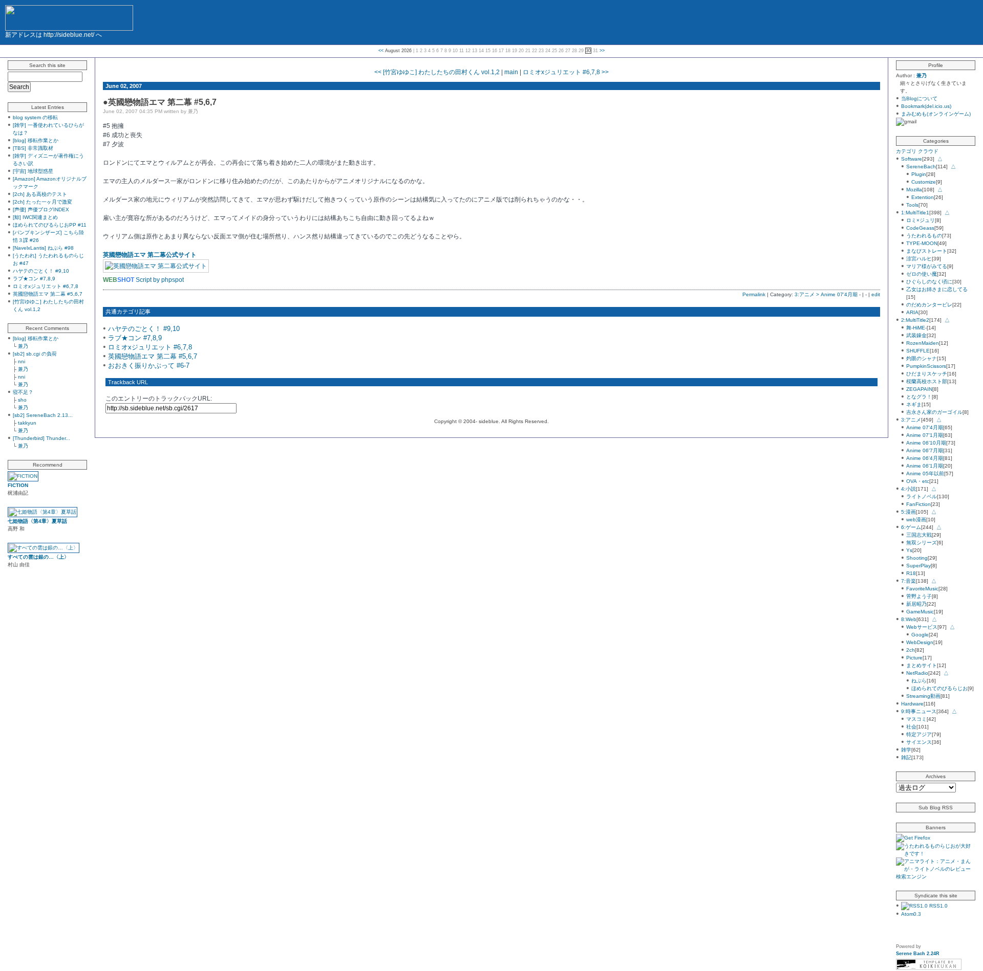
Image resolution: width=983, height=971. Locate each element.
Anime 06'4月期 (924, 458)
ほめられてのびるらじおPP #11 (50, 225)
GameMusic (920, 611)
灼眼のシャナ (921, 358)
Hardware (912, 704)
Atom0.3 (911, 914)
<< (380, 50)
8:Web (908, 619)
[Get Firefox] (913, 838)
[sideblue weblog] (69, 16)
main (511, 72)
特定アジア (919, 734)
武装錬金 (916, 335)
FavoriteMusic (922, 588)
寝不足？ (23, 392)
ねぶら (919, 680)
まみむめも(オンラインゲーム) (936, 114)
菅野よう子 (919, 596)
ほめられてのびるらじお (939, 688)
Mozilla (914, 189)
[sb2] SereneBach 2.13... (43, 415)
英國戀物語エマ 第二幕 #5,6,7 (47, 294)
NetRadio (917, 673)
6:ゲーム (911, 527)
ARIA (912, 312)
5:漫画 (908, 512)
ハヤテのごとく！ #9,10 (41, 271)
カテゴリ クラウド (917, 151)
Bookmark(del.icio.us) (926, 106)
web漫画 (916, 519)
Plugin (918, 174)
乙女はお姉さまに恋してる (937, 289)
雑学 (906, 750)
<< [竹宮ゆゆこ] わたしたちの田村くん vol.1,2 (437, 72)
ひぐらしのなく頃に (929, 281)
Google (920, 634)
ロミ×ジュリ (920, 220)
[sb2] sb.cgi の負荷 (35, 354)
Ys (909, 550)
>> (602, 50)
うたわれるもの (924, 235)
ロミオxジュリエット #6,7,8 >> (566, 72)
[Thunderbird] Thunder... (41, 438)
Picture (914, 657)
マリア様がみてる (926, 266)
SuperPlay (918, 565)
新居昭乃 (916, 604)
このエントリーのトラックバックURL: (158, 398)
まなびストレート (926, 251)
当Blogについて (919, 98)
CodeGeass (920, 228)
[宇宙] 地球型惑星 (33, 171)
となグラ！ (919, 397)
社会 (911, 727)
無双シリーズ (921, 542)
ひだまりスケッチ (926, 374)
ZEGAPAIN (919, 389)
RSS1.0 (938, 906)
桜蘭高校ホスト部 (926, 381)
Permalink (753, 294)
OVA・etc (917, 481)
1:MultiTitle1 (915, 212)
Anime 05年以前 (925, 473)
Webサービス (921, 627)
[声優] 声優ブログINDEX (41, 209)
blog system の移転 (35, 117)
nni (21, 361)
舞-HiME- (916, 327)
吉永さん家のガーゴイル (934, 412)
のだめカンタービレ (929, 304)
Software (911, 159)
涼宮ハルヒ (919, 258)
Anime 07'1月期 (924, 435)
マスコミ (916, 719)
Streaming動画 (923, 696)
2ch (910, 650)
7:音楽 (908, 581)
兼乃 (23, 346)
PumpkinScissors (926, 366)
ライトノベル (921, 496)
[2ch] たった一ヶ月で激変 (42, 202)
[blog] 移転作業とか (35, 140)
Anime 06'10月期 (926, 443)
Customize (923, 182)
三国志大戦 (919, 535)
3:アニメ (911, 420)
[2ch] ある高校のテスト (40, 194)
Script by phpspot (160, 279)
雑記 (906, 757)
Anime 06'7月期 (924, 450)
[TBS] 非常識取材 (33, 148)
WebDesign (919, 642)
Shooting (917, 558)
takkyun (27, 423)
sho (22, 400)
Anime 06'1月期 (924, 466)
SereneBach (921, 166)
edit (875, 294)
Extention (922, 197)
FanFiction (918, 504)
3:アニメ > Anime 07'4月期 (826, 294)
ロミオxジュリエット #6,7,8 (45, 286)
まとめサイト (921, 665)
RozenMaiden (922, 343)
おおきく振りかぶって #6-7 (148, 365)
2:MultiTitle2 (915, 320)
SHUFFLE (918, 351)
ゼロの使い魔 (921, 274)
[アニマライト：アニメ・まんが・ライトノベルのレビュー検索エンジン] (935, 876)
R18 (911, 573)
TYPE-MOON (921, 243)
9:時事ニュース (918, 711)
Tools (912, 205)
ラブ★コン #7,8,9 (34, 278)
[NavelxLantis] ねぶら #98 (43, 248)
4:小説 (908, 489)
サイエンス (919, 742)
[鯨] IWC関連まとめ (35, 217)
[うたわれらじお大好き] (935, 853)
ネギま (914, 404)
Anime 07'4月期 (924, 427)
